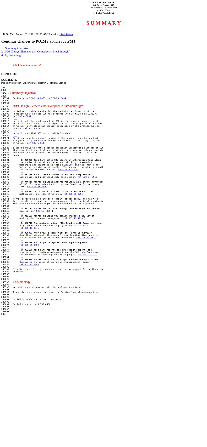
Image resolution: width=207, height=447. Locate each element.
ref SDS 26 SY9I (73, 194)
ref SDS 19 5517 (86, 238)
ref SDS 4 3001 (22, 116)
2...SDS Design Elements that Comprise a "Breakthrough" (35, 51)
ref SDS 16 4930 (73, 218)
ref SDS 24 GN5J (87, 177)
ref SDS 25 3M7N (37, 187)
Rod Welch (66, 34)
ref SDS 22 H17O (87, 255)
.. (15, 90)
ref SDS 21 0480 (29, 245)
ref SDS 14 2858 (35, 98)
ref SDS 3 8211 (32, 128)
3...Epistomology (11, 55)
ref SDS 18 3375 (29, 228)
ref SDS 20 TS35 (68, 170)
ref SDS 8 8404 (57, 98)
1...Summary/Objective (15, 48)
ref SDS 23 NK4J (29, 264)
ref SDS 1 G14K (36, 143)
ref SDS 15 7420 (40, 211)
